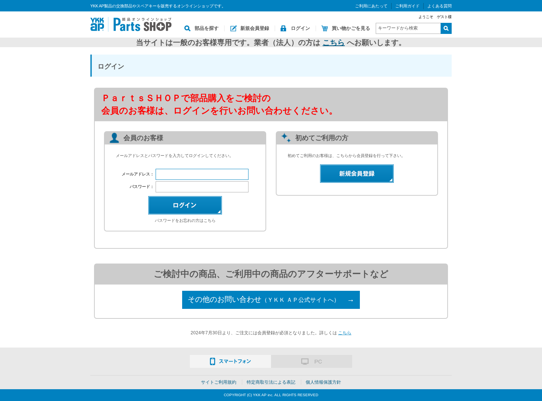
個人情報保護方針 (323, 382)
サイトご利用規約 (218, 382)
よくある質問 (439, 6)
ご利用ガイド (407, 6)
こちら (334, 42)
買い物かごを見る (351, 28)
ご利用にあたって (371, 6)
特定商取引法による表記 (271, 382)
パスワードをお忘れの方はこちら (185, 220)
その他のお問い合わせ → (271, 299)
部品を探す (207, 28)
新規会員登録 (254, 28)
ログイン (300, 28)
